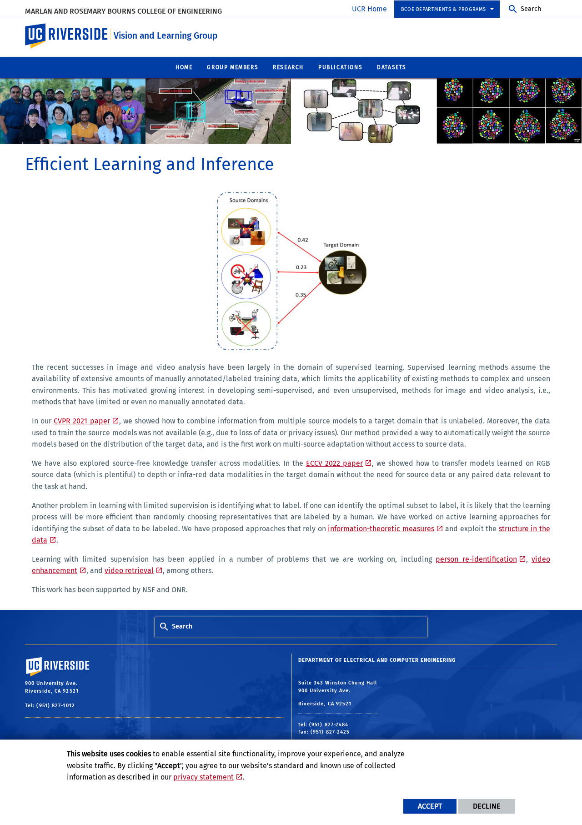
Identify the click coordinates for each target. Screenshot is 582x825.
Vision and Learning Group (165, 35)
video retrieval (129, 570)
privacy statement (203, 777)
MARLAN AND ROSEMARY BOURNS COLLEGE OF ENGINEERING (123, 11)
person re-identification (476, 559)
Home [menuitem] (184, 67)
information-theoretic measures (381, 528)
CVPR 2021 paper (82, 421)
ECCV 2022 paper (334, 463)
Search (531, 9)
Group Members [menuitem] (232, 67)
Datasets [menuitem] (391, 67)
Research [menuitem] (288, 67)
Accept (430, 806)
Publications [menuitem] (340, 67)
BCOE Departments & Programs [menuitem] (443, 9)
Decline (487, 806)
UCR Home (369, 9)
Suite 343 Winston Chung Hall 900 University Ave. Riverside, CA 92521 (337, 693)
